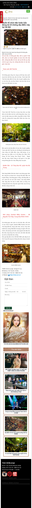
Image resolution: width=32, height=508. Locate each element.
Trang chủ (4, 18)
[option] (16, 328)
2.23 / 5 (14, 48)
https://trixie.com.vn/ (15, 275)
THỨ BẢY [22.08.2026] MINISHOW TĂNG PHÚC (16, 344)
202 (18, 48)
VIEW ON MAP (24, 4)
